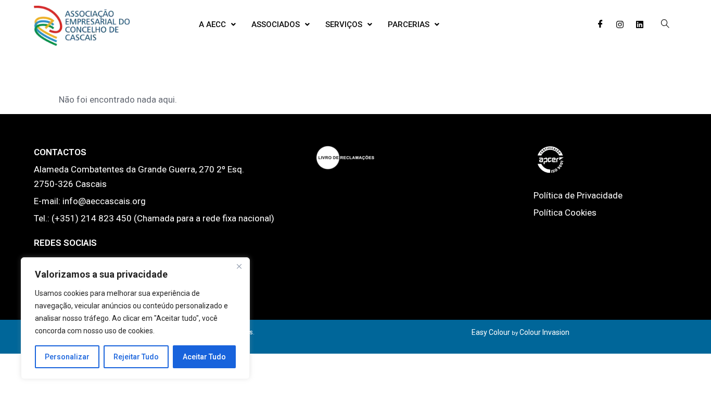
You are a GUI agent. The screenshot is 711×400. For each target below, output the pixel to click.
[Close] (239, 266)
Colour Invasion (544, 332)
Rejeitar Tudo (136, 357)
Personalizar (67, 357)
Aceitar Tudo (204, 357)
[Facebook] (600, 24)
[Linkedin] (639, 24)
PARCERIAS (408, 24)
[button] (217, 24)
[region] (135, 318)
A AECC (212, 24)
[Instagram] (620, 24)
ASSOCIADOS (275, 24)
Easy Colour (491, 332)
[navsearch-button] (665, 24)
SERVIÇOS (343, 24)
